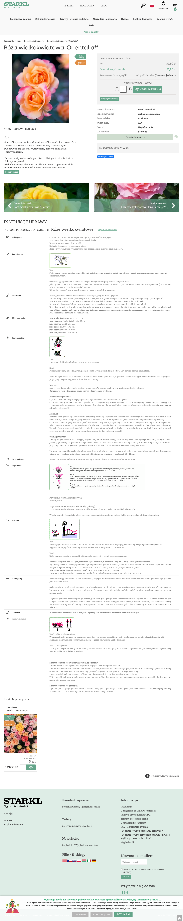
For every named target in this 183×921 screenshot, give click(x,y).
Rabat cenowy (81, 56)
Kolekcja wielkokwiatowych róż (18, 709)
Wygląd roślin (128, 842)
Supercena (9, 717)
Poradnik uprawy (135, 136)
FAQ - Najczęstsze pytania (134, 826)
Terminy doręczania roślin (134, 818)
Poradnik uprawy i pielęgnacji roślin (81, 806)
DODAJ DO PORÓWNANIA (115, 147)
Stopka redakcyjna (13, 824)
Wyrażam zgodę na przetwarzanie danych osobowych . (144, 871)
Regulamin (126, 806)
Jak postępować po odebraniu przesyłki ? (142, 830)
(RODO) (127, 872)
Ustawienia (80, 915)
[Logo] (16, 6)
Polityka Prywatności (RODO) (136, 814)
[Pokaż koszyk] (175, 5)
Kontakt (8, 820)
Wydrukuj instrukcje (107, 229)
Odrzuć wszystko (101, 915)
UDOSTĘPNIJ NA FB (106, 157)
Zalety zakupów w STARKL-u (77, 825)
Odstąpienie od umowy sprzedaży (138, 810)
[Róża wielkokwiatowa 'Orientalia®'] (40, 88)
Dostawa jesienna (81, 62)
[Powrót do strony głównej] (179, 918)
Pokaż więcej (11, 172)
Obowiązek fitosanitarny (133, 822)
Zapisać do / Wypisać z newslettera (80, 844)
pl (152, 5)
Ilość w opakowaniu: (30, 757)
